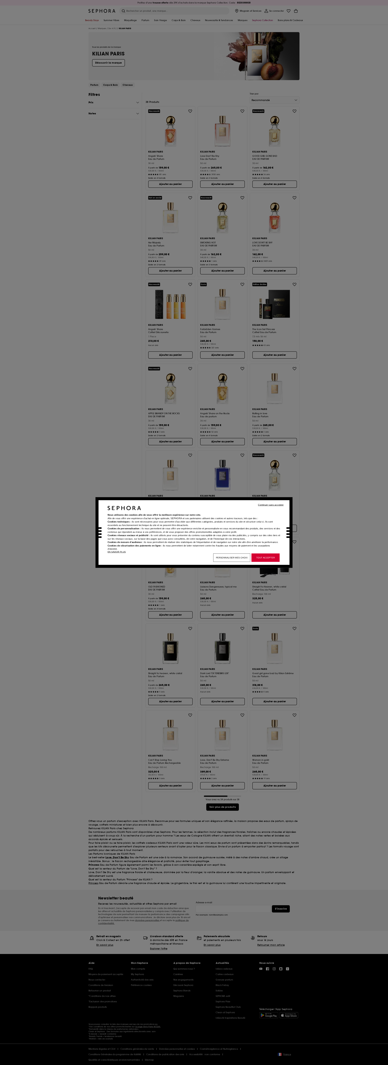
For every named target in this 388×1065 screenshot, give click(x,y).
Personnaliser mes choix (232, 557)
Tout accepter (265, 557)
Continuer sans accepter (271, 505)
